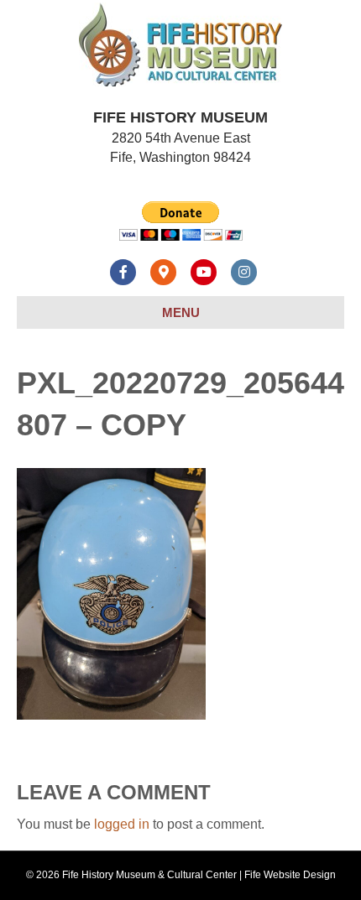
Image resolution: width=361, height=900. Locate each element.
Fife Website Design (290, 875)
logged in (121, 824)
